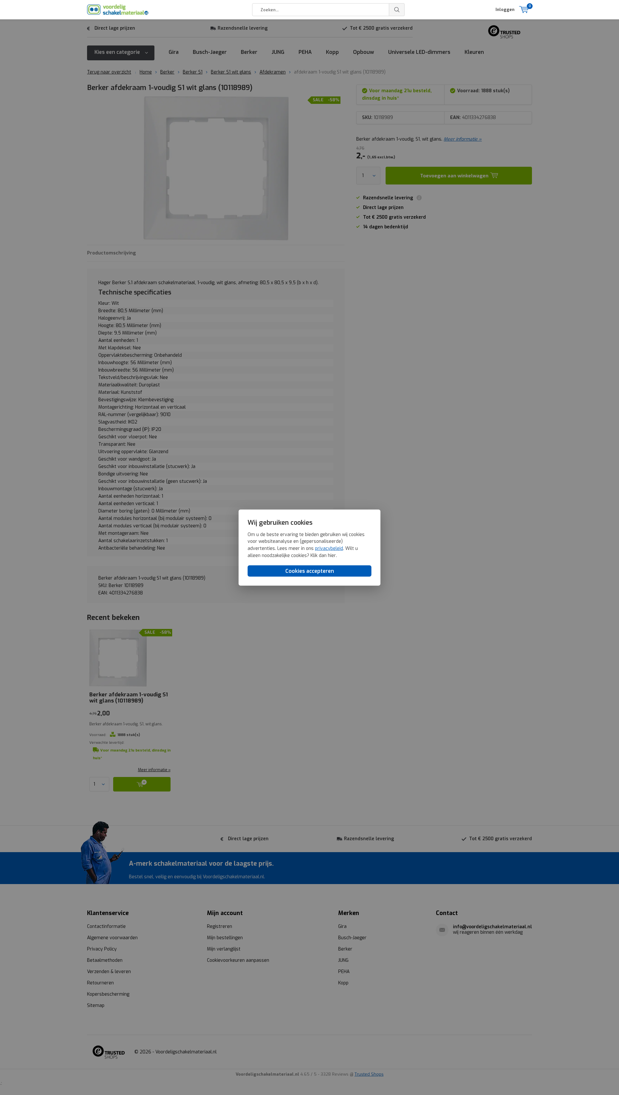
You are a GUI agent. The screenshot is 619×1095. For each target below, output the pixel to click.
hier (332, 555)
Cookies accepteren (309, 571)
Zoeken (397, 9)
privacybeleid (329, 548)
